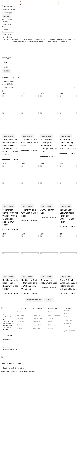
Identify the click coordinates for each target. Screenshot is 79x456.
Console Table (37, 325)
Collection (21, 308)
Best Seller (37, 308)
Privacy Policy (68, 320)
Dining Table (36, 328)
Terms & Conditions (70, 327)
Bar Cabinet (20, 315)
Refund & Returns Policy (69, 331)
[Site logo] (9, 6)
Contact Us (67, 317)
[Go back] (3, 44)
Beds (34, 312)
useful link (52, 308)
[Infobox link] (20, 362)
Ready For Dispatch (54, 315)
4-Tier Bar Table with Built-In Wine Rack (29, 213)
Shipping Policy (68, 323)
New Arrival (51, 312)
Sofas (50, 321)
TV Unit (19, 325)
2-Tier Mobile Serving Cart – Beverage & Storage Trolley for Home (49, 145)
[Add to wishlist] (4, 131)
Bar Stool (20, 318)
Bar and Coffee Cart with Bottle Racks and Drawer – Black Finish (67, 216)
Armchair (20, 312)
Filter (6, 71)
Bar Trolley (20, 321)
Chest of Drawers (38, 318)
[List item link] (8, 333)
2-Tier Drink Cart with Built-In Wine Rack (29, 142)
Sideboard (20, 328)
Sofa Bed (51, 318)
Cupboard (51, 328)
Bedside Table (37, 315)
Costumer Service (68, 309)
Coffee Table (36, 321)
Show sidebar (9, 82)
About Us (66, 313)
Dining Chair (52, 325)
